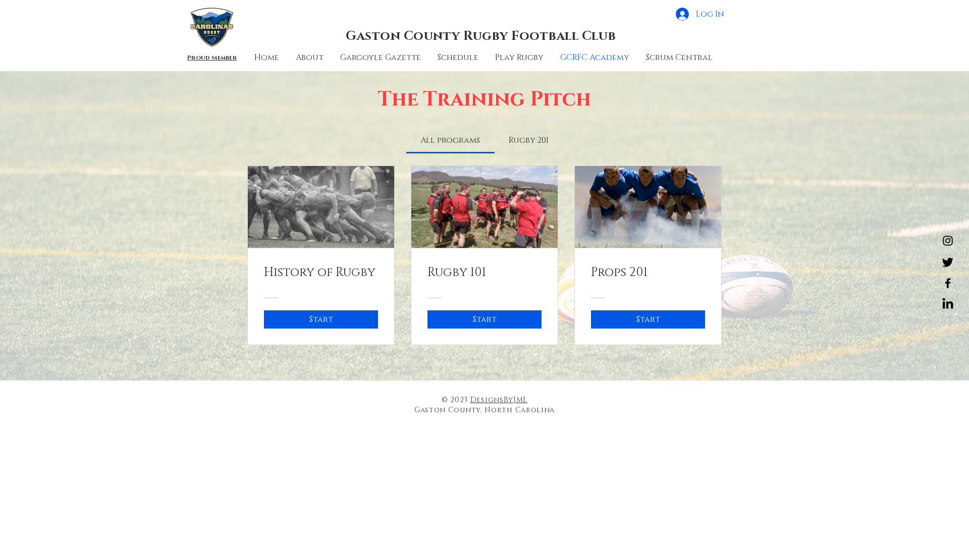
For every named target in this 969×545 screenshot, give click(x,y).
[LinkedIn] (947, 304)
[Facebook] (947, 283)
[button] (459, 57)
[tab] (450, 140)
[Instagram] (947, 240)
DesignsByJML (498, 400)
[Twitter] (947, 261)
